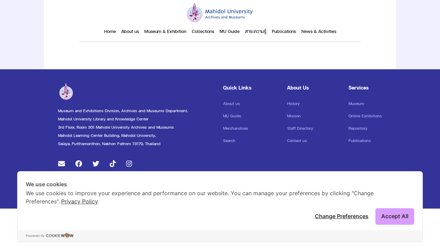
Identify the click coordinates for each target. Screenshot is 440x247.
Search (229, 140)
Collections (203, 31)
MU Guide (230, 31)
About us (130, 31)
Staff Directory (300, 128)
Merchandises (235, 128)
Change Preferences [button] (341, 216)
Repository (358, 128)
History (293, 103)
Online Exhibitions (365, 116)
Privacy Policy (79, 201)
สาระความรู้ (255, 31)
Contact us (297, 140)
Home (110, 31)
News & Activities (318, 31)
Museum (356, 103)
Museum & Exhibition (165, 31)
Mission (294, 116)
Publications (284, 31)
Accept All (394, 216)
